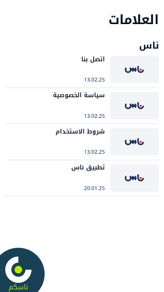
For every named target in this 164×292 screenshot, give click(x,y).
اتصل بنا (93, 59)
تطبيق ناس (88, 167)
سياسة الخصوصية (79, 95)
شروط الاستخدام (80, 131)
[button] (82, 32)
